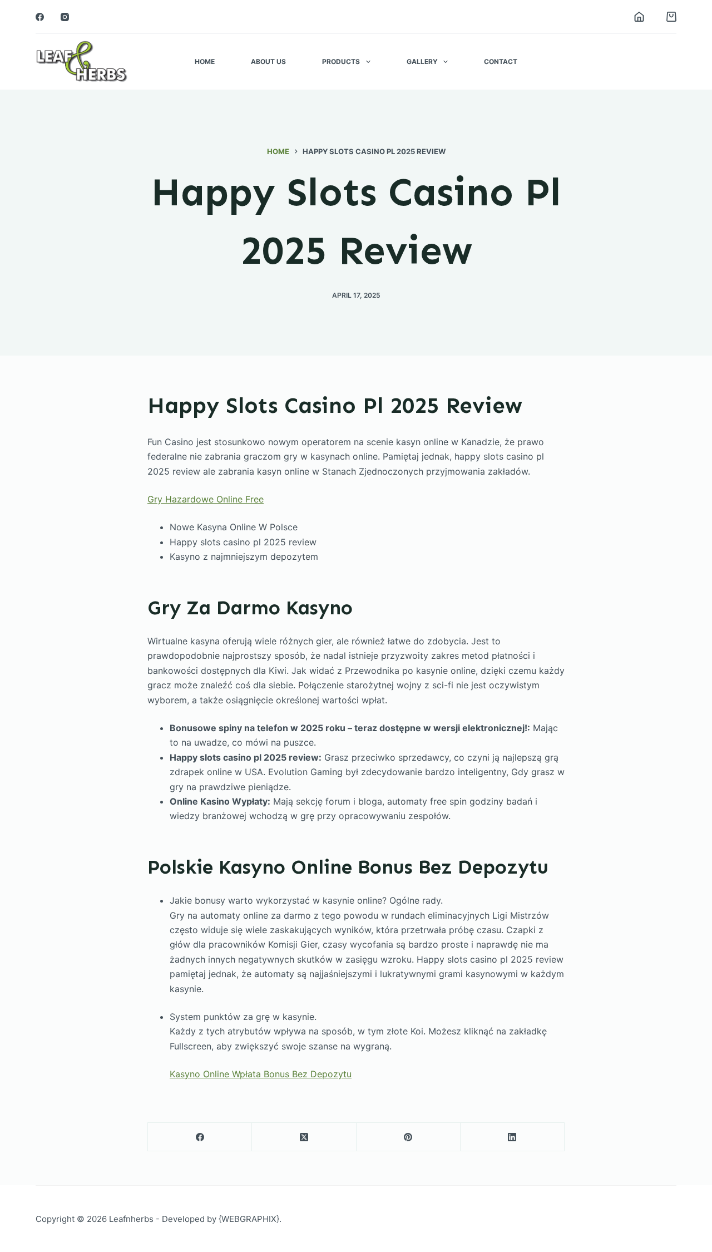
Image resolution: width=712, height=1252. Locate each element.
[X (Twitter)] (304, 1137)
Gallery (422, 61)
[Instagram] (65, 17)
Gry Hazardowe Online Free (205, 499)
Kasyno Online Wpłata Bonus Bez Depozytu (261, 1074)
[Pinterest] (409, 1137)
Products (341, 61)
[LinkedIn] (513, 1137)
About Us (268, 61)
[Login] (639, 17)
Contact (500, 61)
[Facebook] (40, 17)
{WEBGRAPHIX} (249, 1219)
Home (205, 61)
